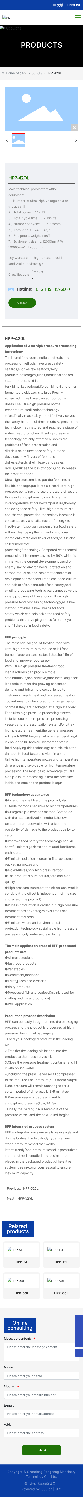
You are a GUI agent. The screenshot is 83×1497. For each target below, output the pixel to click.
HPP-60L (61, 1293)
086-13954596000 (53, 289)
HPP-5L (22, 1262)
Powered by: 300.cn (36, 1489)
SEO (58, 1489)
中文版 (58, 5)
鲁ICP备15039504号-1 (41, 1484)
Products (35, 73)
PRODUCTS (41, 44)
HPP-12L (61, 1262)
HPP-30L (22, 1293)
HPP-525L (25, 1198)
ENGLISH (74, 5)
